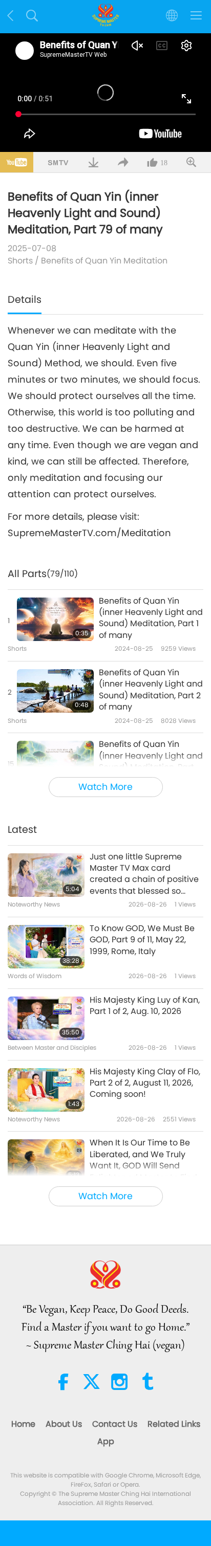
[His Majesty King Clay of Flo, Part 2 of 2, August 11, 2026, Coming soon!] (46, 1090)
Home (23, 1424)
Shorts (20, 261)
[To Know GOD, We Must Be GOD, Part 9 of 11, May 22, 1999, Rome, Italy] (46, 946)
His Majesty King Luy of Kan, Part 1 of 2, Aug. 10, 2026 (145, 1006)
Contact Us (114, 1424)
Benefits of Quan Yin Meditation (104, 261)
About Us (64, 1424)
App (105, 1441)
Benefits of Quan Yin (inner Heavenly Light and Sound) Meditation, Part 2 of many (151, 690)
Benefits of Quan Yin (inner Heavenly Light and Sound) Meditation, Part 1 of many (151, 618)
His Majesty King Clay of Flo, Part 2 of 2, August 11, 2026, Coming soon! (145, 1083)
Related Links (173, 1424)
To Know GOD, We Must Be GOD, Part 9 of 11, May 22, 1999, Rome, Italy (142, 940)
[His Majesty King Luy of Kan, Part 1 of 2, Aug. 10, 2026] (46, 1018)
